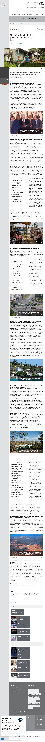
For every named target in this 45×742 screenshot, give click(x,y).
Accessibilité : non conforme (26, 736)
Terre (27, 14)
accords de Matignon (32, 701)
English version (41, 10)
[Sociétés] (14, 619)
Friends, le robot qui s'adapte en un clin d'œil (23, 663)
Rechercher (29, 7)
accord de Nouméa (36, 698)
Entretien (18, 29)
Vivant (12, 14)
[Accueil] (4, 4)
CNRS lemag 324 (27, 718)
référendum (31, 696)
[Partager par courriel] (21, 711)
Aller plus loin (6, 79)
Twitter (31, 2)
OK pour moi (21, 735)
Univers (23, 14)
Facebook (33, 2)
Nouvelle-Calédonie (35, 689)
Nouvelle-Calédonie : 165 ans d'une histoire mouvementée (22, 585)
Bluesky (34, 2)
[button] (2, 739)
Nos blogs (42, 7)
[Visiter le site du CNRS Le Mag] (41, 3)
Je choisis (13, 735)
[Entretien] (14, 650)
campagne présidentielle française (34, 703)
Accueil (11, 23)
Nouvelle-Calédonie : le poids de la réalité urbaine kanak (20, 23)
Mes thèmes (36, 14)
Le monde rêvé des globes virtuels (22, 632)
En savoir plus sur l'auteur (15, 691)
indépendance (36, 696)
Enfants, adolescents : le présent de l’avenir (22, 619)
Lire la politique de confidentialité (7, 731)
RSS (37, 2)
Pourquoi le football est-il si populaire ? (23, 625)
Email (41, 724)
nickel (35, 694)
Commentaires (7, 81)
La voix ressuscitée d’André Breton (23, 676)
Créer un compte (40, 736)
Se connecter (33, 7)
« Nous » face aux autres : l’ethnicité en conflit (22, 638)
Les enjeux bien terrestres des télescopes (23, 657)
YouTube (35, 2)
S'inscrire (38, 7)
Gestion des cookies (18, 736)
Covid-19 (38, 694)
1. (10, 593)
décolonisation (37, 705)
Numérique (31, 14)
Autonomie (30, 694)
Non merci (5, 735)
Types (42, 14)
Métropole (30, 707)
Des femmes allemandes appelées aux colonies (22, 669)
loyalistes (30, 698)
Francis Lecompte (19, 43)
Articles (14, 23)
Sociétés (19, 14)
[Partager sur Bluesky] (40, 724)
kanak (30, 689)
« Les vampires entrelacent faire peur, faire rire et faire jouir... (22, 650)
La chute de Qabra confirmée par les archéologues (17, 613)
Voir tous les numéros (27, 721)
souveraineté (31, 705)
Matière (15, 14)
